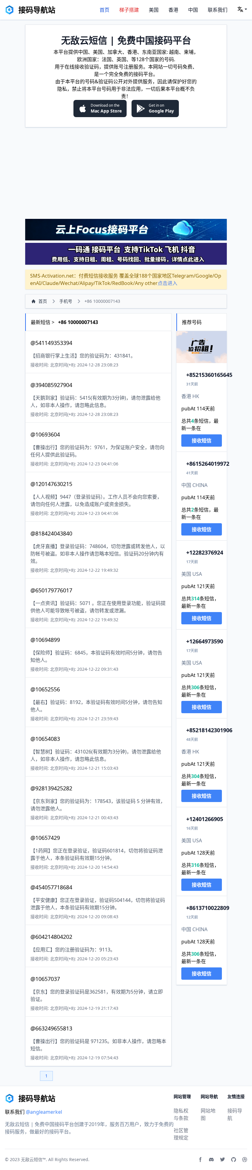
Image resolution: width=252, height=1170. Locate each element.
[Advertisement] (126, 173)
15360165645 (209, 374)
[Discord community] (211, 1159)
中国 (193, 9)
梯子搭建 (129, 9)
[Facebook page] (200, 1159)
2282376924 (204, 552)
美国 (154, 9)
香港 (173, 9)
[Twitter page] (222, 1159)
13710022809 (207, 907)
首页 (104, 9)
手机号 (65, 301)
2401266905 (204, 819)
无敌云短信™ (33, 1159)
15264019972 (207, 463)
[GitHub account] (233, 1159)
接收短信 (201, 440)
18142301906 (209, 730)
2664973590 (204, 641)
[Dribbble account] (244, 1159)
